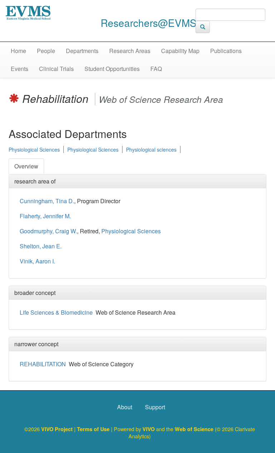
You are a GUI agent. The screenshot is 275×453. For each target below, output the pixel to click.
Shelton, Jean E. (41, 246)
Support (155, 407)
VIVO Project (57, 429)
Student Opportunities (112, 69)
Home (18, 51)
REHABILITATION (43, 364)
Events (19, 69)
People (46, 51)
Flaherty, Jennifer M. (45, 216)
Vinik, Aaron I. (37, 261)
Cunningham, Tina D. (47, 201)
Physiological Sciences (34, 149)
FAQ (156, 69)
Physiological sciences (151, 149)
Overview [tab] (26, 166)
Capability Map (180, 51)
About (124, 407)
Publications (226, 51)
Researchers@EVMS (149, 22)
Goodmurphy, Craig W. (48, 231)
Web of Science (194, 429)
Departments (82, 51)
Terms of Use (94, 429)
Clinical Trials (56, 69)
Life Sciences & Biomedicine (56, 312)
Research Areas (129, 51)
